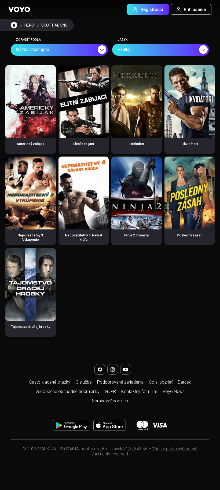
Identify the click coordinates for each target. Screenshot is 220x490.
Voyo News (174, 391)
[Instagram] (112, 369)
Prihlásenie (195, 9)
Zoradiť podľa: (29, 40)
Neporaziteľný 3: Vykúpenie (30, 237)
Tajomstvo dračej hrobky (30, 327)
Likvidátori (189, 144)
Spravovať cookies (110, 400)
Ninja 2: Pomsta (136, 235)
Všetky (124, 49)
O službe (84, 382)
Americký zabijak (30, 144)
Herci (29, 25)
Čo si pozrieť (161, 382)
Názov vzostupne (32, 49)
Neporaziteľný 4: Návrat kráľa (83, 237)
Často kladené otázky (49, 382)
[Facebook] (99, 369)
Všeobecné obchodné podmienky (67, 391)
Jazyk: (123, 40)
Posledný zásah (189, 235)
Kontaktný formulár (139, 391)
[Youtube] (125, 369)
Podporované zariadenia (120, 382)
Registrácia (152, 9)
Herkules (136, 144)
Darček (184, 382)
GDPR (110, 391)
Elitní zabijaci (83, 144)
